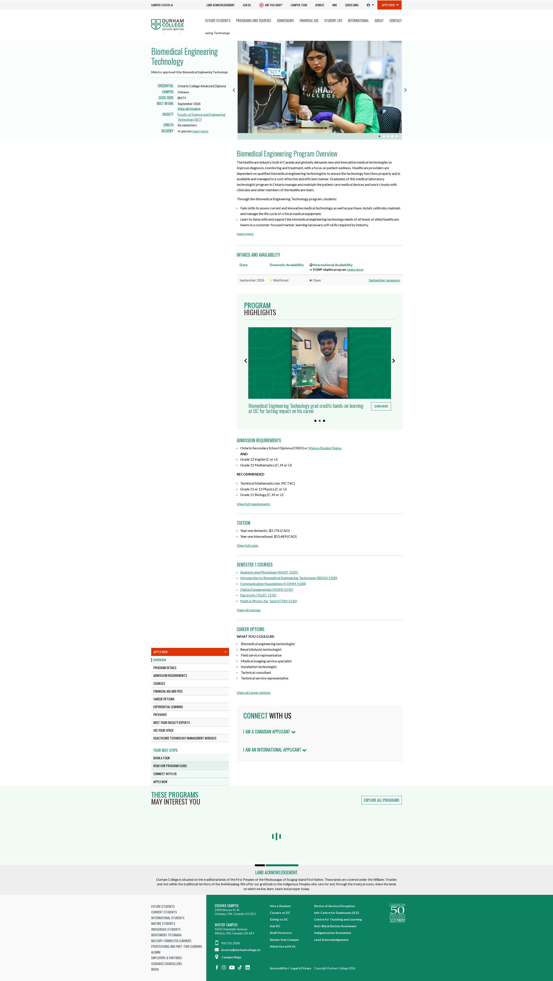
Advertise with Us (283, 946)
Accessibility (279, 968)
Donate (319, 5)
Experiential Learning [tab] (168, 706)
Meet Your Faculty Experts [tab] (171, 722)
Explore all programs (381, 800)
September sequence (384, 280)
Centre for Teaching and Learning (338, 919)
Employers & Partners (166, 957)
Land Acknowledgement (221, 5)
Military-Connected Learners (171, 940)
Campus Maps (232, 957)
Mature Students (163, 923)
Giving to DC (279, 919)
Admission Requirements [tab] (170, 675)
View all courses (249, 610)
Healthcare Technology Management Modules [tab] (184, 738)
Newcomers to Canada (166, 934)
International (358, 20)
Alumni (155, 952)
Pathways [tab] (160, 714)
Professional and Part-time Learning (176, 946)
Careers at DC (280, 912)
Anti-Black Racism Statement (335, 926)
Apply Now (388, 5)
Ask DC (247, 5)
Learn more (200, 131)
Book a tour (161, 757)
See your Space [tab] (163, 730)
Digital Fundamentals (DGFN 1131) (266, 589)
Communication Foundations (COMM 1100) (273, 584)
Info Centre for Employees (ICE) (336, 912)
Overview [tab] (159, 659)
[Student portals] (370, 5)
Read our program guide (170, 765)
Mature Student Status (325, 448)
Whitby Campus (226, 925)
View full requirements (253, 504)
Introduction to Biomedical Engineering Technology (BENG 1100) (288, 578)
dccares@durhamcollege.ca (240, 950)
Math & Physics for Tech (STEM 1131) (268, 601)
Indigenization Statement (332, 933)
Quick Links (352, 5)
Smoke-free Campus (284, 939)
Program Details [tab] (164, 667)
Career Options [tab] (164, 698)
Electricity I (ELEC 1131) (258, 595)
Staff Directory (281, 933)
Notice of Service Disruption (334, 906)
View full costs (247, 545)
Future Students (217, 20)
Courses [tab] (159, 683)
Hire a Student (280, 906)
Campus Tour (299, 5)
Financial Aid (309, 20)
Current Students (164, 911)
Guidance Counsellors (166, 963)
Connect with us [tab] (165, 773)
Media (155, 969)
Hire (334, 5)
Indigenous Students (166, 929)
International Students (167, 917)
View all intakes (189, 109)
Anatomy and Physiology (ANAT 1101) (269, 572)
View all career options (253, 692)
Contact (395, 20)
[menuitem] (220, 5)
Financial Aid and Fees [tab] (168, 691)
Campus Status (160, 5)
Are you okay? (273, 5)
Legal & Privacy (301, 968)
